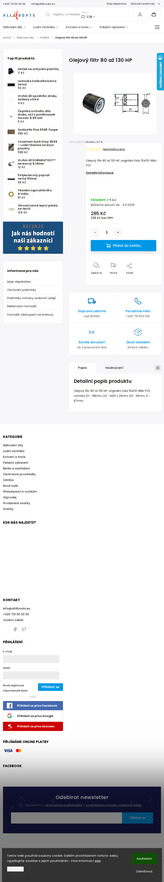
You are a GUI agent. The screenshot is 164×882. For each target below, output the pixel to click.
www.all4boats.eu (24, 629)
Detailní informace (100, 173)
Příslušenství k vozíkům (20, 492)
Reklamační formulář (21, 306)
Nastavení (15, 869)
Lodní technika (13, 451)
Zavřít (149, 279)
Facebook (15, 629)
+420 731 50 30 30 (16, 614)
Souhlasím (144, 858)
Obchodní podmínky (143, 3)
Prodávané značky (16, 503)
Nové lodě (10, 486)
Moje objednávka (117, 3)
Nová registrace (13, 685)
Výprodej (9, 497)
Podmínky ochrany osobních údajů (31, 298)
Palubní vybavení (15, 463)
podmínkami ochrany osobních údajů (113, 805)
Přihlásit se (137, 818)
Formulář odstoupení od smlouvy (30, 315)
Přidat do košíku (127, 245)
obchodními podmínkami (63, 805)
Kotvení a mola (14, 457)
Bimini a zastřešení (16, 468)
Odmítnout (144, 871)
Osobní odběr (13, 620)
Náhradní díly (13, 445)
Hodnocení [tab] (114, 368)
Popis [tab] (82, 368)
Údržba (8, 480)
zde (98, 861)
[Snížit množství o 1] (95, 232)
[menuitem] (16, 27)
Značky (8, 509)
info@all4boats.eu (16, 608)
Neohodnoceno (114, 149)
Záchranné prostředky (19, 474)
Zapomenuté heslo (15, 690)
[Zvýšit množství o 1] (118, 232)
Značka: (94, 142)
